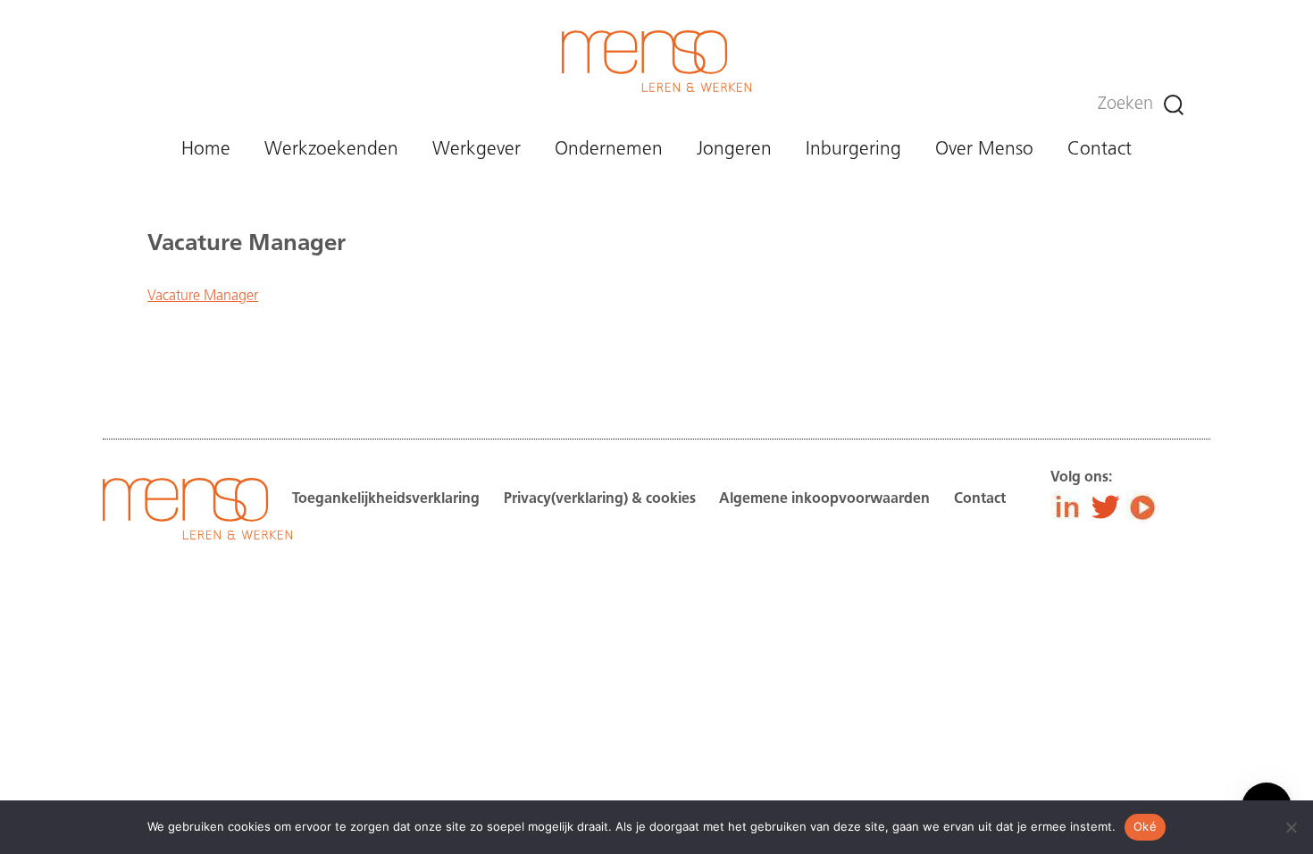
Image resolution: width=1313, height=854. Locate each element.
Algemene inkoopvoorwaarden (824, 499)
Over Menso (984, 149)
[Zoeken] (1173, 105)
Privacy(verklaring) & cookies (600, 499)
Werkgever (476, 149)
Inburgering (853, 149)
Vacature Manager (202, 296)
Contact (1099, 149)
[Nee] (1291, 827)
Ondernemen (609, 149)
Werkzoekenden (331, 149)
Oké (1145, 826)
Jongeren (734, 149)
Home (205, 149)
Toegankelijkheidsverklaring (386, 499)
